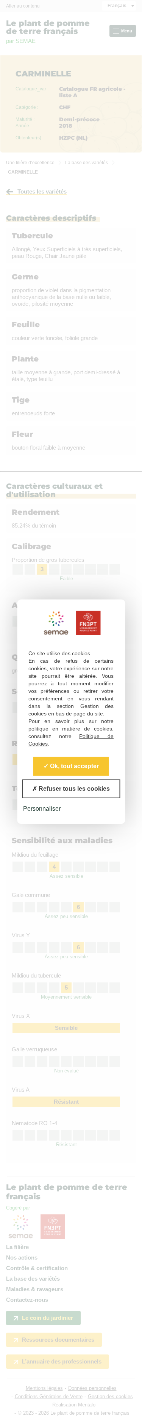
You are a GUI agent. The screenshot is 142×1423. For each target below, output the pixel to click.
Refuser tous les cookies (73, 788)
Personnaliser (42, 808)
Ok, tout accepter (73, 766)
